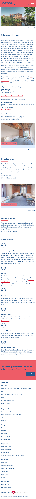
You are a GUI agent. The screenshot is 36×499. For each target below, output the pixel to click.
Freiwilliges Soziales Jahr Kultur (11, 415)
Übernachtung (6, 446)
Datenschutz (5, 484)
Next (33, 28)
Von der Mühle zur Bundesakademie (12, 455)
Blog (2, 397)
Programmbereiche (7, 400)
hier (31, 77)
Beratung (4, 430)
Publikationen (5, 436)
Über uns (4, 385)
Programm (4, 459)
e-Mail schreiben (6, 109)
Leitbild (3, 391)
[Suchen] (27, 3)
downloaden (5, 81)
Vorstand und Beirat (7, 412)
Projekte (4, 433)
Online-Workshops (7, 465)
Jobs (2, 417)
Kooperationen (6, 439)
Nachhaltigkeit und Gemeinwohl (11, 394)
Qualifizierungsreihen (8, 468)
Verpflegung (5, 452)
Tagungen (4, 471)
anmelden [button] (30, 374)
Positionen (4, 428)
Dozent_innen (5, 403)
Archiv (3, 477)
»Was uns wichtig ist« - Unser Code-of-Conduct (16, 388)
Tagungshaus (5, 444)
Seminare (4, 462)
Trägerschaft (5, 409)
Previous (29, 28)
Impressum (5, 481)
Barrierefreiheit (6, 487)
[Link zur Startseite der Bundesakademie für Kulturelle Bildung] (8, 3)
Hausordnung (5, 321)
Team (3, 406)
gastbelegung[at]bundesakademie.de (12, 96)
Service (3, 420)
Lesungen (4, 474)
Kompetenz (5, 425)
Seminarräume (6, 449)
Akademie (4, 382)
